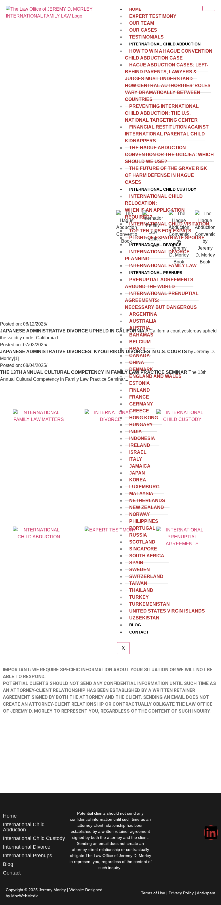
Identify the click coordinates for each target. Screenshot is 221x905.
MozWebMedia (25, 895)
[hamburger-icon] (208, 8)
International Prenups (27, 855)
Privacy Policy (181, 893)
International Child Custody (34, 838)
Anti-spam (206, 893)
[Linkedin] (211, 832)
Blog (8, 864)
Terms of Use (153, 893)
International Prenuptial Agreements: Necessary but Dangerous (162, 300)
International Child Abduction (165, 44)
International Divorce (26, 847)
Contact (12, 873)
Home (135, 9)
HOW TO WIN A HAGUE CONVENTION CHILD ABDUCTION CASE (168, 54)
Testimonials (146, 37)
